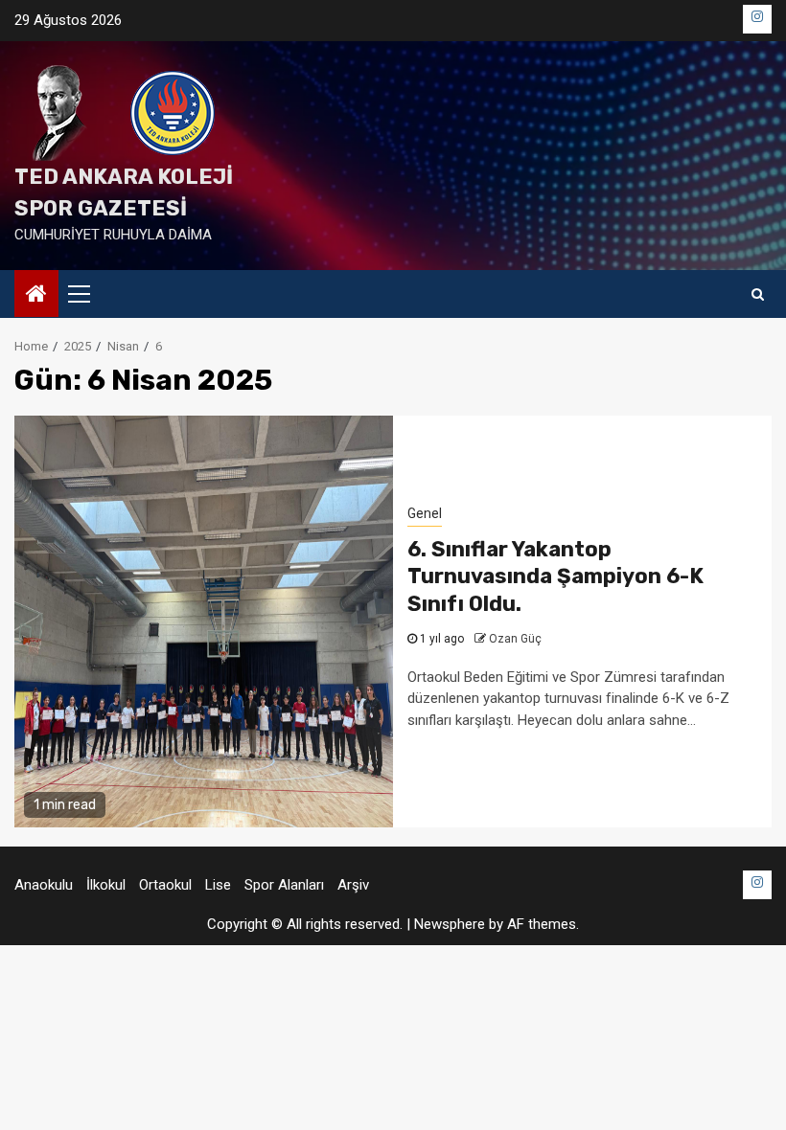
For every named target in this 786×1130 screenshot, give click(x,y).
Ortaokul (165, 884)
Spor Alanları (284, 884)
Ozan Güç (515, 638)
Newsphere (449, 924)
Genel (424, 513)
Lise (218, 884)
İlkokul (106, 884)
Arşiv (353, 884)
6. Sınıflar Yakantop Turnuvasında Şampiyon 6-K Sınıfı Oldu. (555, 576)
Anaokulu (43, 884)
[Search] (758, 294)
